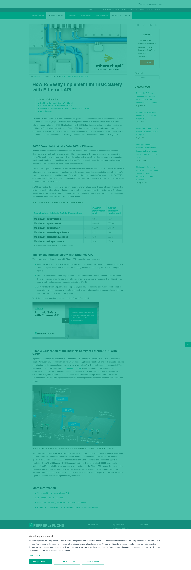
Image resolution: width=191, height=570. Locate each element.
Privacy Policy (34, 555)
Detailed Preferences (67, 561)
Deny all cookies (93, 561)
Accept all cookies (40, 561)
